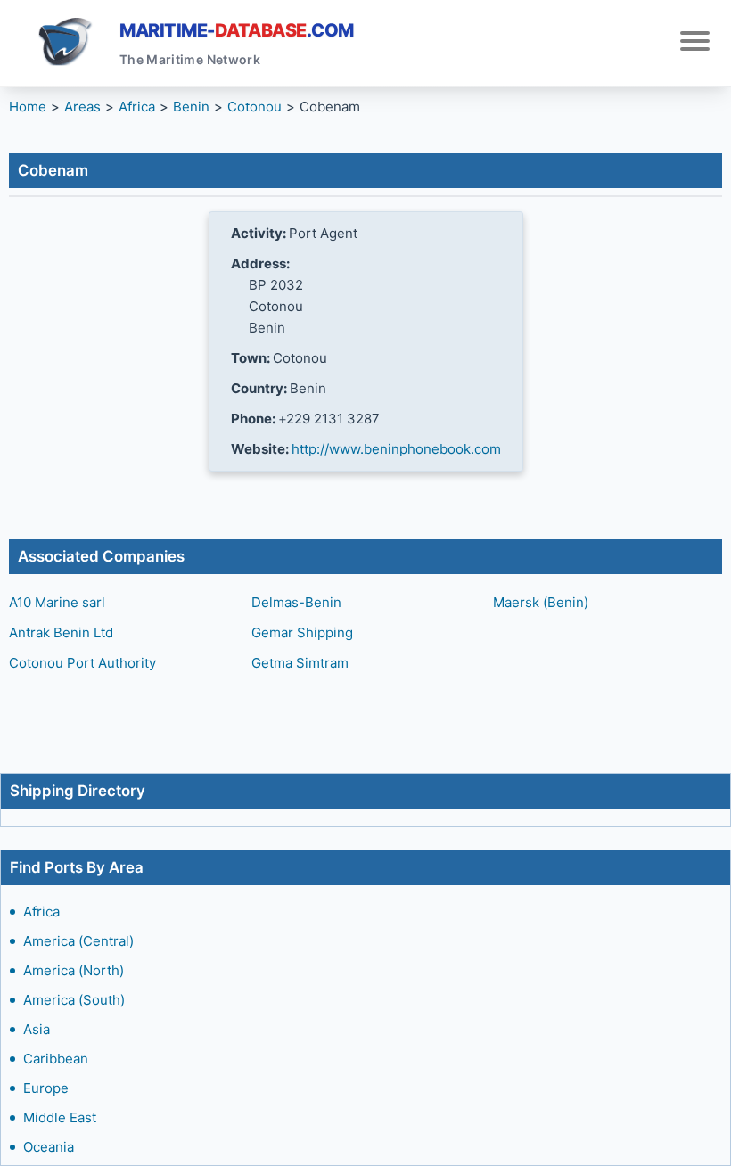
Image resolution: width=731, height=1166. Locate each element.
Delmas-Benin (296, 602)
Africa (41, 911)
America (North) (73, 970)
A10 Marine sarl (57, 602)
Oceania (48, 1146)
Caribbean (55, 1058)
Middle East (59, 1117)
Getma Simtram (300, 662)
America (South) (74, 999)
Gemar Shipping (302, 632)
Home (27, 106)
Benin (191, 106)
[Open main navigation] (695, 43)
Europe (46, 1088)
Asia (36, 1029)
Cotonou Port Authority (82, 662)
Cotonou (254, 106)
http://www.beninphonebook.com (396, 448)
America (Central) (78, 940)
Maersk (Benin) (540, 602)
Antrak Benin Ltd (61, 632)
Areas (82, 106)
